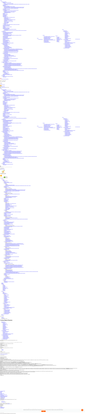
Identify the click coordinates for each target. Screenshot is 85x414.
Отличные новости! (46, 41)
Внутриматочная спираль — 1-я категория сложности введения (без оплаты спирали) (14, 7)
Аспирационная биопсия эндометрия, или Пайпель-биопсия (11, 8)
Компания (1, 391)
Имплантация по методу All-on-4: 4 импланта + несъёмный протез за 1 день (13, 136)
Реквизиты (58, 38)
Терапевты (66, 34)
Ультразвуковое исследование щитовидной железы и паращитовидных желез (13, 63)
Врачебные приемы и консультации (7, 2)
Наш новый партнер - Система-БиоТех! (48, 39)
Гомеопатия (4, 111)
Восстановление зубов (6, 46)
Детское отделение (4, 31)
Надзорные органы (2, 407)
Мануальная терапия (5, 14)
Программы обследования (47, 38)
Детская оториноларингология (6, 41)
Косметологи (66, 36)
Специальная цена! (40, 39)
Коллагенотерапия (46, 40)
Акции (37, 38)
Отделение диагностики (6, 145)
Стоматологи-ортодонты (68, 46)
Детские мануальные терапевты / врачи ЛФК (70, 42)
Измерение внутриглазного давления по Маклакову (10, 11)
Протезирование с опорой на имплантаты (9, 55)
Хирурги (66, 119)
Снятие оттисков (6, 56)
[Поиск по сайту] (0, 167)
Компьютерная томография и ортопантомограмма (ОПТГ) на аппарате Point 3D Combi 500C (13, 70)
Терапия (4, 13)
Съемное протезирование (7, 54)
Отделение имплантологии (6, 48)
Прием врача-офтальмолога (7, 12)
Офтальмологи (66, 35)
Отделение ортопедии (5, 53)
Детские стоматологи (67, 128)
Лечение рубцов (6, 105)
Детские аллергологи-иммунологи (69, 43)
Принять (43, 411)
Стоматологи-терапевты (67, 44)
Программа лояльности (59, 39)
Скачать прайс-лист (2, 86)
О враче (2, 349)
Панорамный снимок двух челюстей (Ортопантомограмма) (11, 58)
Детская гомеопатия (5, 37)
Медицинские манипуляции (6, 28)
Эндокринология (5, 102)
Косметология (4, 16)
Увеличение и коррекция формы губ (8, 20)
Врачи (63, 29)
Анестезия (4, 27)
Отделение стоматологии (4, 43)
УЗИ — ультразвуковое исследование (7, 62)
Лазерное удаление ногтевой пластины (8, 3)
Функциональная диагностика (6, 154)
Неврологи (66, 125)
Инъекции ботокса (6, 22)
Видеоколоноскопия (6, 160)
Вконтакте (3, 401)
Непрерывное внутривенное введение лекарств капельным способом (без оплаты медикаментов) (15, 30)
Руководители (65, 30)
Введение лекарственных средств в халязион (9, 99)
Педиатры (66, 41)
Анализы (4, 158)
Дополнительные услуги (6, 61)
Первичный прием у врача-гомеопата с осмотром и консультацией (11, 24)
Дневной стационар (5, 4)
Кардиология (4, 96)
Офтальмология (5, 10)
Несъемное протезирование (7, 142)
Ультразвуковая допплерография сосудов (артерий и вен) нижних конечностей (13, 65)
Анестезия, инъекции (5, 60)
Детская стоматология (5, 139)
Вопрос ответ (58, 127)
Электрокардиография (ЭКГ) (7, 67)
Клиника (57, 123)
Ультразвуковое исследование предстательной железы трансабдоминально (12, 64)
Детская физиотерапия (5, 124)
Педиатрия (4, 39)
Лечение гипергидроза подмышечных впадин (9, 17)
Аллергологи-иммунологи (68, 38)
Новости (44, 35)
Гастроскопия (5, 73)
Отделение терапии (5, 44)
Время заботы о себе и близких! (47, 37)
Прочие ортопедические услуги (8, 57)
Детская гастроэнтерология (6, 38)
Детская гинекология (5, 36)
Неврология (4, 5)
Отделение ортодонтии (5, 59)
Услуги (1, 0)
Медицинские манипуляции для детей (7, 34)
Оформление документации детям (7, 123)
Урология (4, 26)
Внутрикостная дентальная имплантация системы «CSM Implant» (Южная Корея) (13, 49)
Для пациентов (2, 395)
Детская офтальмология (5, 42)
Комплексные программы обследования (7, 74)
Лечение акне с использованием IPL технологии (9, 19)
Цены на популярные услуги (3, 394)
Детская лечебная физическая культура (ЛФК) (8, 130)
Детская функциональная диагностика (7, 120)
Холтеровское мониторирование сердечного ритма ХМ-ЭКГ (11, 157)
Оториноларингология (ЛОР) (6, 9)
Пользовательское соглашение (3, 396)
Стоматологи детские (67, 47)
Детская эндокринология (6, 127)
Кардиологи (66, 122)
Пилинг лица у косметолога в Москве (8, 21)
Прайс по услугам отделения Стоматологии (8, 76)
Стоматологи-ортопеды (67, 45)
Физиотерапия (4, 15)
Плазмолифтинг (6, 23)
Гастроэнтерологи (67, 32)
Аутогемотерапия (6, 117)
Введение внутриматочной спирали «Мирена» (9, 6)
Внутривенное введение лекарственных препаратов (10, 29)
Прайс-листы (3, 75)
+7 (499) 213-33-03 (3, 87)
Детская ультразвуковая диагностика (7, 33)
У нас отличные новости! (47, 124)
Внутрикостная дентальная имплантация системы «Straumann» (11, 50)
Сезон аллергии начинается (47, 42)
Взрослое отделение (4, 1)
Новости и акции (2, 393)
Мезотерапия (5, 108)
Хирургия (4, 90)
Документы (58, 41)
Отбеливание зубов (6, 133)
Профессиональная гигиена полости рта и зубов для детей (11, 52)
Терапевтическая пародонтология (8, 47)
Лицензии (58, 37)
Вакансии (58, 40)
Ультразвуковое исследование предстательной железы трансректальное (12, 151)
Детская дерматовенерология (6, 40)
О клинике (58, 124)
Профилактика (6, 45)
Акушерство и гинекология (6, 93)
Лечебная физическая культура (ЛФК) (7, 114)
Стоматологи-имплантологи (68, 134)
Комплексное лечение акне (7, 18)
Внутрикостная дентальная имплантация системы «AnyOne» (11, 51)
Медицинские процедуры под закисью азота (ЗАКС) (10, 148)
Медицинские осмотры (5, 71)
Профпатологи (66, 37)
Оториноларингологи (67, 33)
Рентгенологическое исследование (7, 66)
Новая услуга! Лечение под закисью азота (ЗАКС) (49, 127)
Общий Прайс (4, 164)
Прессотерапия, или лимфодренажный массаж (49, 36)
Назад (3, 179)
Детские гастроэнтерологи (68, 40)
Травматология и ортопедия (6, 25)
